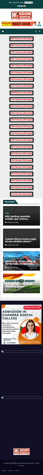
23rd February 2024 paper (21, 72)
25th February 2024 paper (21, 59)
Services (10, 470)
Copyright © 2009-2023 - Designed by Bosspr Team (19, 463)
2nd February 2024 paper (21, 187)
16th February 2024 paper (21, 106)
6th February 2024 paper (21, 167)
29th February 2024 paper (21, 39)
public (7, 213)
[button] (36, 31)
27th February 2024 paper (21, 52)
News (11, 258)
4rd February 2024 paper (21, 174)
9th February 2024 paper (21, 147)
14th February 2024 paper (21, 120)
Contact (17, 470)
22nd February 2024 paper (21, 79)
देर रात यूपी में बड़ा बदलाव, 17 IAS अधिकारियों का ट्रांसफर (18, 285)
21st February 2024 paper (21, 86)
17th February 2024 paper (21, 99)
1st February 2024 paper (21, 194)
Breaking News (10, 280)
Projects (4, 470)
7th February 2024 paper (21, 160)
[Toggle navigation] (40, 31)
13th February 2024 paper (21, 126)
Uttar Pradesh (19, 258)
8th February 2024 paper (21, 153)
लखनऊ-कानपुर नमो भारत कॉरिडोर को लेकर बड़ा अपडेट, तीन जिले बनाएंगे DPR (20, 264)
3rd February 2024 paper (21, 180)
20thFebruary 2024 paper (21, 93)
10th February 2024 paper (21, 140)
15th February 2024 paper (21, 113)
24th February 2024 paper (21, 66)
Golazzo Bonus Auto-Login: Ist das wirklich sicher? (20, 240)
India (7, 258)
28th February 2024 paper (21, 45)
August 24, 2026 (12, 222)
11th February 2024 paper (21, 133)
